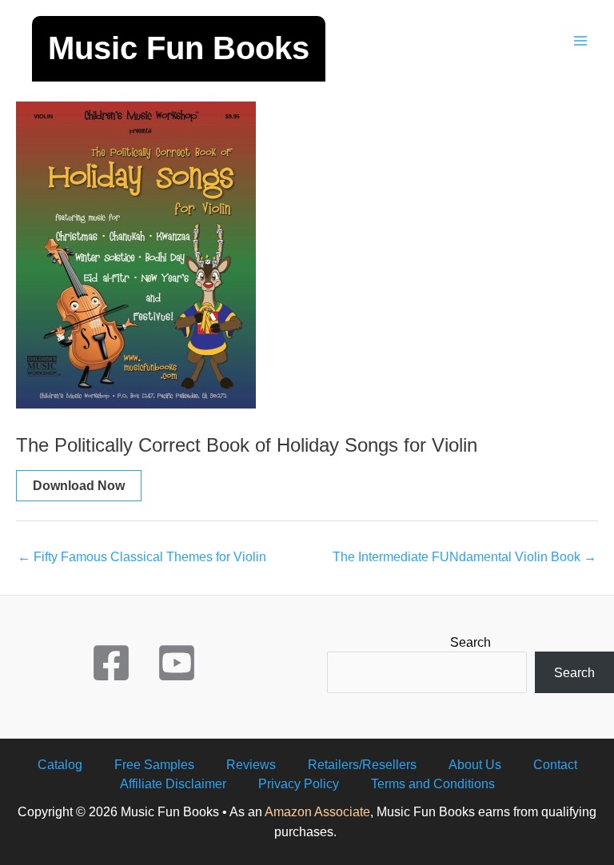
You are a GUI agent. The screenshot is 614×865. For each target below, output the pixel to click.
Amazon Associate (317, 811)
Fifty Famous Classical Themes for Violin (142, 556)
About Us (475, 764)
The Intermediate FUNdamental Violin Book (464, 556)
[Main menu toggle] (580, 41)
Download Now (79, 485)
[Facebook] (111, 663)
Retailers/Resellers (362, 764)
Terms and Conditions (433, 783)
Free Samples (154, 764)
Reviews (251, 764)
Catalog (60, 764)
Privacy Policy (298, 783)
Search (470, 642)
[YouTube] (177, 663)
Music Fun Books (178, 48)
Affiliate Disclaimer (173, 783)
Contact (555, 764)
